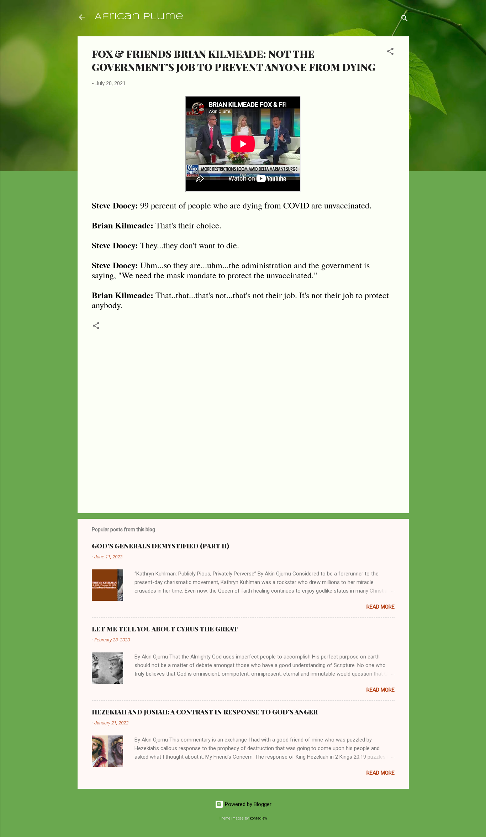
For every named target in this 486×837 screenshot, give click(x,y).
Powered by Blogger (247, 804)
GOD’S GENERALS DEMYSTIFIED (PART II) (160, 546)
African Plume (139, 17)
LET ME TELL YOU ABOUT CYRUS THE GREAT (165, 629)
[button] (390, 52)
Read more (380, 607)
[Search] (404, 19)
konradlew (258, 818)
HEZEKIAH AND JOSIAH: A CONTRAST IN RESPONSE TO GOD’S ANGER (205, 712)
